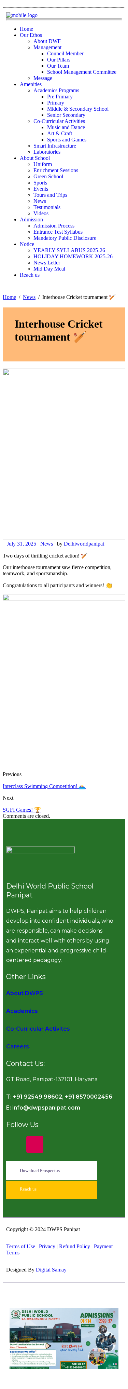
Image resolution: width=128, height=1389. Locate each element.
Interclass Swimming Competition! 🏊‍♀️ (44, 786)
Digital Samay (51, 1270)
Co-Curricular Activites (38, 1029)
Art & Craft (59, 133)
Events (40, 189)
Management (47, 47)
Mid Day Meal (49, 269)
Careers (17, 1046)
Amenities (31, 84)
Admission (31, 219)
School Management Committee (81, 72)
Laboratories (46, 152)
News (39, 201)
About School (35, 158)
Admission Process (53, 226)
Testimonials (46, 207)
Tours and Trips (50, 195)
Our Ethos (31, 35)
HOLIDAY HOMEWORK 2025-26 (73, 256)
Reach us (30, 275)
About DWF (47, 41)
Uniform (42, 164)
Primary (55, 103)
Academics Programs (56, 90)
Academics (22, 1011)
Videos (40, 213)
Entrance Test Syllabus (58, 232)
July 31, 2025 (21, 544)
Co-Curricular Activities (59, 121)
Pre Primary (60, 96)
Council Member (65, 53)
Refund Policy (75, 1246)
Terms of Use (20, 1246)
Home (26, 29)
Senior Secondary (66, 115)
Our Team (58, 66)
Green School (48, 176)
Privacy (47, 1246)
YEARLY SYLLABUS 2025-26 (69, 250)
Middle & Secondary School (78, 109)
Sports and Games (66, 139)
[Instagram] (34, 1144)
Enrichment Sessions (55, 170)
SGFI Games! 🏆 (22, 810)
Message (42, 78)
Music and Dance (66, 127)
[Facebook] (14, 1144)
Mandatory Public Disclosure (64, 238)
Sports (40, 182)
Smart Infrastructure (54, 146)
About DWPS (24, 993)
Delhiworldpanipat (84, 544)
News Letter (46, 262)
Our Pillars (58, 60)
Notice (27, 244)
